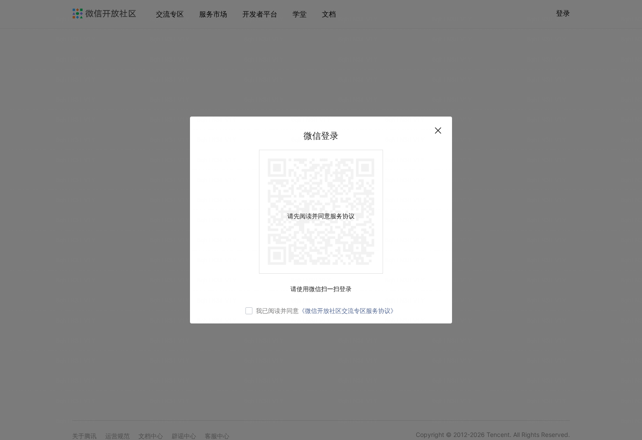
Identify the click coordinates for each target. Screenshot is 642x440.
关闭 (438, 130)
